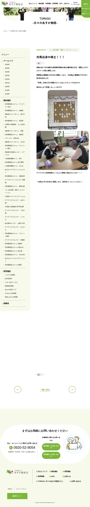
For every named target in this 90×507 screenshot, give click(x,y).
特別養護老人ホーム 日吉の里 (15, 254)
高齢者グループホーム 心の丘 (15, 142)
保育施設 (48, 3)
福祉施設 (41, 3)
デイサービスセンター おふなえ (15, 228)
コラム (78, 7)
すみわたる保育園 (10, 293)
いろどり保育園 (10, 275)
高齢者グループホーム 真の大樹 (15, 115)
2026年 (7, 64)
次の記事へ (72, 389)
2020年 (7, 86)
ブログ (75, 3)
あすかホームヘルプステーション (15, 260)
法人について (33, 3)
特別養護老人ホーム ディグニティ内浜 (15, 105)
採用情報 (55, 3)
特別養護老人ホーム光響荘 (13, 265)
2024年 (7, 72)
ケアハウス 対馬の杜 (12, 138)
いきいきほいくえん (11, 282)
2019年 (7, 90)
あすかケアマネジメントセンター (15, 171)
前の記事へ (17, 389)
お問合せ (85, 4)
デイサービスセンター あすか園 (15, 201)
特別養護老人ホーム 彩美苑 (14, 120)
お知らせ (66, 3)
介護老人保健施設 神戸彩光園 (14, 206)
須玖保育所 (8, 278)
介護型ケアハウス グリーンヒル (15, 196)
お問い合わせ (76, 481)
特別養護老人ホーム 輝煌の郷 (15, 186)
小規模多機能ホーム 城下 (13, 158)
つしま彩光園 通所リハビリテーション (15, 191)
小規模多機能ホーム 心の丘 (14, 166)
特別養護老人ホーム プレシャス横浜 (15, 235)
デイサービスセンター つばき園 (15, 212)
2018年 (7, 94)
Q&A (60, 3)
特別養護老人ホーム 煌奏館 (14, 110)
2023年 (7, 75)
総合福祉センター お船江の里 (15, 223)
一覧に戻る (45, 390)
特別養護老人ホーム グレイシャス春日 (15, 147)
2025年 (7, 68)
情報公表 (10, 489)
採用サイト (85, 11)
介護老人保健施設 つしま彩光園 (15, 126)
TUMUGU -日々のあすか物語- (46, 481)
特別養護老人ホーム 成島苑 (14, 134)
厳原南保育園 (9, 286)
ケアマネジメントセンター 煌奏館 (15, 181)
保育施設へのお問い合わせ (51, 455)
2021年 (7, 83)
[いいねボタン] (38, 63)
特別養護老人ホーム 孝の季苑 (14, 162)
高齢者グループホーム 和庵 (14, 131)
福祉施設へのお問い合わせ (51, 446)
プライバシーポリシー (21, 489)
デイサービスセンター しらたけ (15, 218)
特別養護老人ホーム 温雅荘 (13, 243)
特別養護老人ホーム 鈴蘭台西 (15, 176)
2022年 (7, 79)
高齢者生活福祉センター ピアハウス (15, 153)
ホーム (5, 31)
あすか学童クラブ (10, 289)
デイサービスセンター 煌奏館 (15, 240)
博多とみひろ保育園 (11, 297)
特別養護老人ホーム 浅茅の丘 (14, 247)
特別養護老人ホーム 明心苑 (13, 251)
